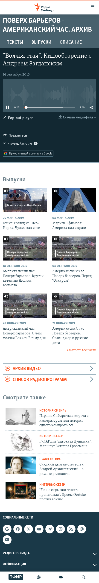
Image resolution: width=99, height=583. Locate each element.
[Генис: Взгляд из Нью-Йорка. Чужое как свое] (25, 200)
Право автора (50, 459)
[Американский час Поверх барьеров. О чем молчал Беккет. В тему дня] (25, 305)
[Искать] (83, 577)
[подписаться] (7, 539)
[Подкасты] (81, 529)
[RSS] (71, 529)
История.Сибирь (52, 410)
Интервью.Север (52, 485)
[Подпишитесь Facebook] (17, 529)
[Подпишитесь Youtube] (39, 529)
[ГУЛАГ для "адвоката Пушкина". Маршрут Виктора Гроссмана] (21, 442)
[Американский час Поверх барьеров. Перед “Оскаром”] (74, 248)
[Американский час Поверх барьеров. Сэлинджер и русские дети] (74, 305)
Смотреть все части (81, 350)
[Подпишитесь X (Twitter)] (28, 529)
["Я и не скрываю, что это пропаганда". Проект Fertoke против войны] (21, 490)
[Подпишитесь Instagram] (60, 529)
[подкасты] (39, 577)
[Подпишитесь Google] (7, 529)
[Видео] (61, 577)
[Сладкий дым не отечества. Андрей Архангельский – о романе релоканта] (21, 465)
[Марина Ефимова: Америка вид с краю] (74, 200)
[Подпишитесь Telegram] (49, 529)
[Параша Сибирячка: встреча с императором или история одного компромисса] (21, 416)
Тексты (15, 42)
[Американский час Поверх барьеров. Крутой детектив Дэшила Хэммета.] (25, 248)
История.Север (51, 436)
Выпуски (41, 42)
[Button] (15, 136)
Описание (71, 42)
